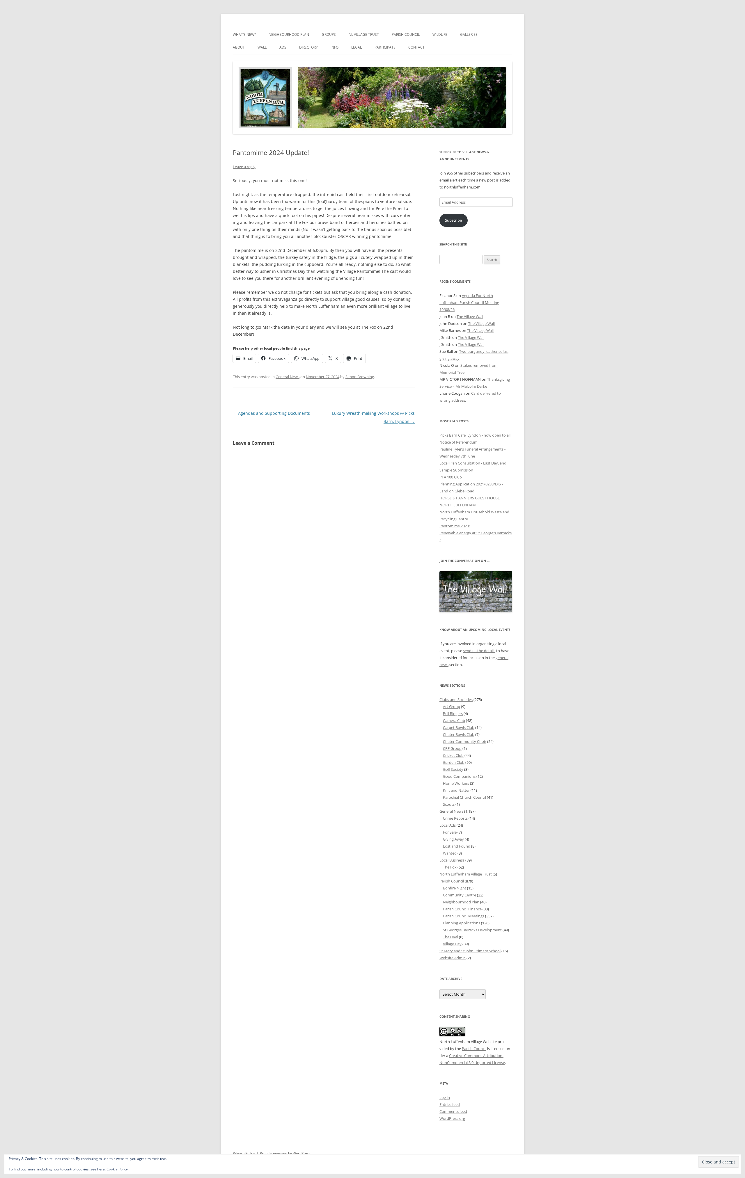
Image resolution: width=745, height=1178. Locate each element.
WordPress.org (452, 1118)
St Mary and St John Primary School (470, 950)
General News (287, 376)
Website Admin (452, 957)
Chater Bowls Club (458, 734)
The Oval (450, 936)
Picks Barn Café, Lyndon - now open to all (474, 435)
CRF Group (452, 748)
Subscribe (453, 220)
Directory (308, 47)
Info (334, 47)
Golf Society (453, 769)
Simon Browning (359, 376)
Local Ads (447, 825)
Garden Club (453, 762)
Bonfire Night (454, 888)
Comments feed (453, 1111)
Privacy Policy (244, 1153)
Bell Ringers (453, 713)
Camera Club (454, 720)
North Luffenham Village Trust (465, 874)
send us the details (479, 650)
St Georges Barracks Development (472, 930)
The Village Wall (470, 316)
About (239, 47)
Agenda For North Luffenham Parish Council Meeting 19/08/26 (469, 302)
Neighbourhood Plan (289, 34)
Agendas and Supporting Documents (271, 413)
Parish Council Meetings (463, 916)
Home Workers (456, 783)
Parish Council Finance (462, 909)
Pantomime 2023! (454, 526)
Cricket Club (453, 755)
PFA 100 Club (450, 477)
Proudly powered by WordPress (285, 1153)
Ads (282, 47)
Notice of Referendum (458, 442)
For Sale (450, 832)
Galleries (469, 34)
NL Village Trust (364, 34)
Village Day (452, 943)
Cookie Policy (117, 1169)
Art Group (451, 706)
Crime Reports (455, 818)
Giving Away (453, 839)
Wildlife (439, 34)
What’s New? (244, 34)
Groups (329, 34)
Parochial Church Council (464, 797)
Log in (444, 1097)
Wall (262, 47)
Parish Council (406, 34)
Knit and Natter (456, 790)
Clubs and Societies (456, 699)
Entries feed (449, 1104)
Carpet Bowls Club (458, 727)
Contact (416, 47)
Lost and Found (456, 846)
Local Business (451, 860)
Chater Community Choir (464, 741)
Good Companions (459, 776)
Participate (385, 47)
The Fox (450, 867)
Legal (356, 47)
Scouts (449, 804)
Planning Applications (461, 923)
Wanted (450, 853)
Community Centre (459, 895)
